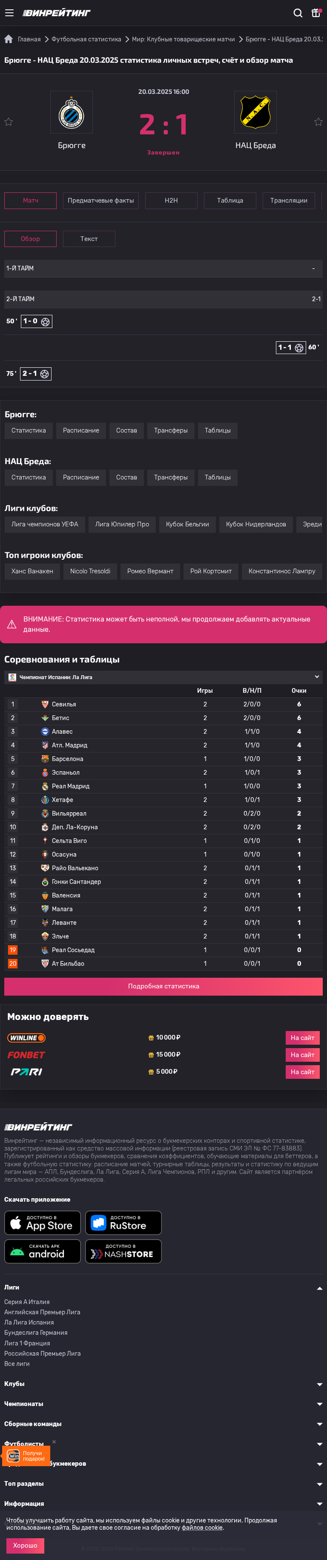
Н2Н (171, 200)
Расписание (81, 430)
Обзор (30, 239)
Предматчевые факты (101, 200)
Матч (30, 200)
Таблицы (218, 430)
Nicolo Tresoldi (90, 571)
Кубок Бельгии (187, 524)
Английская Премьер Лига (42, 1312)
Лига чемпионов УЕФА (44, 524)
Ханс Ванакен (32, 571)
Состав (126, 430)
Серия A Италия (27, 1302)
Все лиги (17, 1364)
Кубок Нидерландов (256, 524)
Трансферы (171, 430)
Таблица (230, 200)
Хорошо (25, 1545)
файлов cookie (202, 1527)
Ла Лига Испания (29, 1322)
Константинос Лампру (282, 571)
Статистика (28, 430)
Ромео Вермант (150, 571)
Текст (89, 239)
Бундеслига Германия (36, 1332)
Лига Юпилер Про (122, 524)
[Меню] (9, 13)
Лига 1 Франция (27, 1343)
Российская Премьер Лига (42, 1353)
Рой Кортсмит (211, 571)
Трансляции (288, 200)
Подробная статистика (163, 986)
